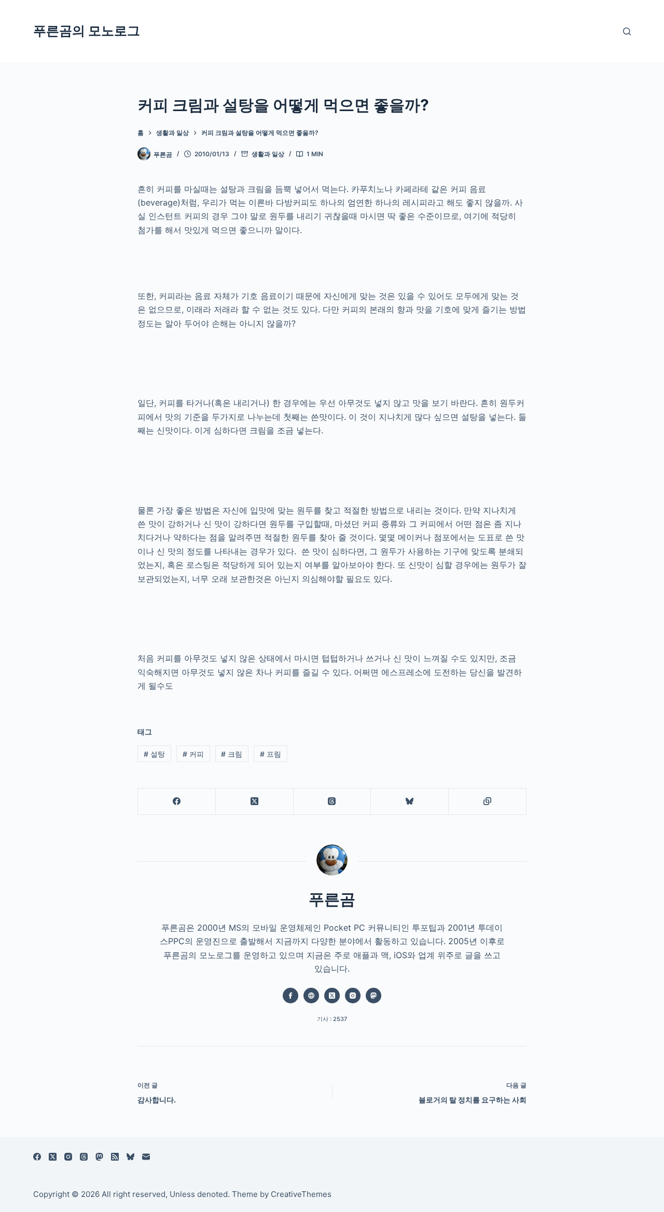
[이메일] (146, 1157)
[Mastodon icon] (373, 995)
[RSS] (115, 1157)
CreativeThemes (301, 1194)
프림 (270, 754)
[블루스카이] (410, 801)
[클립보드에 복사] (488, 801)
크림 (231, 754)
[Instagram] (68, 1157)
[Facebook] (177, 801)
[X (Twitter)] (255, 801)
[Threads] (332, 801)
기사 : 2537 (332, 1019)
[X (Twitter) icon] (332, 995)
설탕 (154, 754)
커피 (193, 754)
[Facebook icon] (290, 995)
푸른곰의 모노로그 (86, 30)
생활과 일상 (268, 154)
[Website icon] (311, 995)
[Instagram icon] (353, 995)
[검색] (627, 31)
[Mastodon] (99, 1157)
